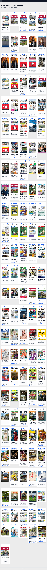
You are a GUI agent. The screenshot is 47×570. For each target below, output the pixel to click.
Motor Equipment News (32, 367)
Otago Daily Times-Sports (5, 160)
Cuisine (21, 448)
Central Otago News (32, 244)
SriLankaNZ (31, 118)
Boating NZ (12, 488)
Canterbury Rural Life (14, 408)
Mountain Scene (4, 203)
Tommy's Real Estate (41, 285)
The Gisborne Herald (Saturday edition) (32, 12)
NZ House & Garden (5, 428)
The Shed (30, 428)
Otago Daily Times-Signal (23, 306)
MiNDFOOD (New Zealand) (23, 367)
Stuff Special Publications (42, 139)
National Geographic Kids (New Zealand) (32, 306)
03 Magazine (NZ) (4, 408)
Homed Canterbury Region (42, 12)
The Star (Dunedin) (14, 223)
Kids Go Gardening (5, 448)
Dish (38, 428)
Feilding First (22, 139)
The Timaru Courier (23, 223)
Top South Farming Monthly (23, 524)
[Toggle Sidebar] (1, 1)
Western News (22, 509)
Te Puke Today (13, 306)
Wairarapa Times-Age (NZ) (14, 33)
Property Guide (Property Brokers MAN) (5, 33)
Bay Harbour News (14, 203)
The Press (3, 97)
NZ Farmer (30, 408)
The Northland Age (5, 265)
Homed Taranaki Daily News (23, 33)
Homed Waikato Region (14, 12)
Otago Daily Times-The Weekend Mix (42, 54)
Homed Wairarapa (32, 285)
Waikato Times (22, 54)
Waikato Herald (13, 160)
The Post (21, 97)
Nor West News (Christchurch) (42, 203)
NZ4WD (39, 524)
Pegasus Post (31, 509)
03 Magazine (4, 524)
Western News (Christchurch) (5, 223)
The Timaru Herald (23, 75)
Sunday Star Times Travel (14, 367)
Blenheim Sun (31, 265)
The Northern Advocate (42, 97)
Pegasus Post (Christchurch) (32, 203)
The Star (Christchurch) (23, 203)
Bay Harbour (40, 509)
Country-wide (4, 488)
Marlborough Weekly (14, 265)
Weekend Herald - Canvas (32, 75)
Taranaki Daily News (41, 118)
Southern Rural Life (23, 265)
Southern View (40, 488)
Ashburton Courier (41, 223)
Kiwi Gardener (22, 428)
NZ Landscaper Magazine (23, 468)
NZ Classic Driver (31, 448)
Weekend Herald (13, 118)
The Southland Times (32, 54)
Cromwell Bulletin (14, 244)
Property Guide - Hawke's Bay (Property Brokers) (32, 524)
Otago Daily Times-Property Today (5, 75)
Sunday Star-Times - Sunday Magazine (42, 33)
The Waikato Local (23, 285)
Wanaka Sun (31, 160)
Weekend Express (5, 118)
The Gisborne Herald (32, 139)
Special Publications (14, 524)
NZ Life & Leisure (22, 488)
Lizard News (40, 367)
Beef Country (31, 488)
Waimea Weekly (13, 285)
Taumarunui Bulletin (41, 244)
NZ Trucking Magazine (5, 468)
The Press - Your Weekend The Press (32, 33)
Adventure (12, 428)
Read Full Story (4, 31)
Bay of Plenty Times (5, 139)
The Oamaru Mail (41, 160)
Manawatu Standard (23, 118)
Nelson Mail (13, 97)
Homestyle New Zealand (42, 408)
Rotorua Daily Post (5, 12)
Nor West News (4, 509)
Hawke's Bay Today (14, 139)
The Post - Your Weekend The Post (5, 54)
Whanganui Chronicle (32, 97)
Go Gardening (13, 468)
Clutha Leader (4, 244)
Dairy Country (22, 408)
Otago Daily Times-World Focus (42, 306)
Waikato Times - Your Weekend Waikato (14, 54)
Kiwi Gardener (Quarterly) (42, 448)
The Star (12, 509)
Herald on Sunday (5, 367)
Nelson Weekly (4, 285)
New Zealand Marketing (32, 468)
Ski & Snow (40, 468)
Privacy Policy (23, 568)
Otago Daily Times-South (14, 448)
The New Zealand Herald (23, 160)
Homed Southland (23, 12)
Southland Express (32, 223)
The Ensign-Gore (40, 265)
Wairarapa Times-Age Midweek (5, 306)
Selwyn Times (22, 244)
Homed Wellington (41, 75)
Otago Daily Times (14, 75)
